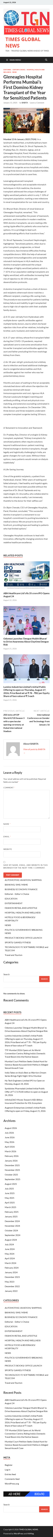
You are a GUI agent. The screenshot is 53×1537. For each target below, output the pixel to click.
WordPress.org (12, 1483)
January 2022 (11, 1291)
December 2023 (12, 1277)
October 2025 (11, 1174)
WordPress (18, 1533)
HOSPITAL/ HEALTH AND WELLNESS (22, 912)
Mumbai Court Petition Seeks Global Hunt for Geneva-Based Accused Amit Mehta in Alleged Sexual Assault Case (26, 1064)
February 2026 (11, 1156)
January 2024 (11, 1272)
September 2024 (12, 1235)
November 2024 (12, 1225)
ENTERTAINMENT (13, 903)
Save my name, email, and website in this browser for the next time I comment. (25, 866)
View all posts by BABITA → (34, 751)
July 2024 (9, 1244)
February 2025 (11, 1211)
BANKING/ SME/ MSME (16, 884)
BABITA (25, 103)
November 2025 (12, 1170)
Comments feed (12, 1479)
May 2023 (9, 1281)
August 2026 (11, 1128)
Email (7, 837)
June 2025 (10, 1193)
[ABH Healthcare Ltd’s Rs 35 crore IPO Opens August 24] (26, 576)
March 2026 (10, 1151)
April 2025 (10, 1202)
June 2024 (10, 1249)
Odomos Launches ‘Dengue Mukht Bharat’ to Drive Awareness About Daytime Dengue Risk (26, 641)
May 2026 (9, 1142)
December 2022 (12, 1286)
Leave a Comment (37, 103)
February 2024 (11, 1267)
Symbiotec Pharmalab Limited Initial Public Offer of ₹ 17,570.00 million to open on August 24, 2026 (26, 1091)
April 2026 (10, 1146)
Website (7, 849)
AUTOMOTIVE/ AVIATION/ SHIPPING (23, 880)
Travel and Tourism (13, 955)
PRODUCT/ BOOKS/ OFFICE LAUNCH (23, 937)
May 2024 (9, 1253)
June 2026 (10, 1137)
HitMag (30, 1533)
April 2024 (10, 1258)
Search (6, 974)
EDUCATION (11, 898)
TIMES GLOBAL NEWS (22, 42)
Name (7, 824)
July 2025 (9, 1188)
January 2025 (11, 1216)
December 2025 (12, 1165)
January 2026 (11, 1160)
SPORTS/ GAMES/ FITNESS (18, 942)
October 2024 (11, 1230)
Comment (9, 788)
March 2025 (10, 1207)
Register (9, 1465)
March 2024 (10, 1263)
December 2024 (12, 1221)
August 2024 (11, 1239)
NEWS (14, 72)
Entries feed (10, 1474)
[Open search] (46, 60)
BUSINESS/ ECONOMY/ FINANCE (21, 889)
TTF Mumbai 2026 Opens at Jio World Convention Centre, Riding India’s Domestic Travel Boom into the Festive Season (25, 1053)
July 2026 (9, 1132)
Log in (7, 1469)
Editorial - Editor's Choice (14, 70)
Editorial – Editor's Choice (17, 894)
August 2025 (11, 1184)
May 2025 (9, 1198)
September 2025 (12, 1179)
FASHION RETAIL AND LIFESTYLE (21, 908)
